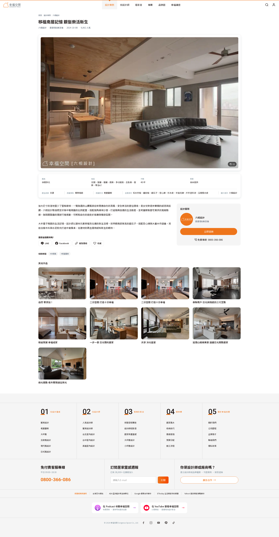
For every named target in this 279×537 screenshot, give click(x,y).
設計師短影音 (130, 428)
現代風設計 (46, 445)
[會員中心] (274, 5)
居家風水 (170, 422)
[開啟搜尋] (267, 5)
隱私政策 (212, 445)
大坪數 (44, 434)
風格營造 (170, 434)
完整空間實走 (130, 422)
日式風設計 (46, 451)
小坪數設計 (129, 445)
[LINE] (166, 522)
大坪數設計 (129, 440)
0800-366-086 (56, 479)
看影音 (138, 5)
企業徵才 (212, 434)
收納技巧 (170, 428)
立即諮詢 (208, 231)
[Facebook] (143, 522)
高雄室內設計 (89, 445)
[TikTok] (173, 522)
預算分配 (170, 440)
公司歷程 (212, 428)
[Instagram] (151, 522)
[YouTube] (158, 522)
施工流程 (170, 445)
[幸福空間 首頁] (11, 4)
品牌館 (161, 5)
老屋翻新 (45, 428)
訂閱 (163, 480)
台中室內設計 (89, 440)
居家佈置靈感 (130, 434)
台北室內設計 (89, 434)
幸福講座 (175, 5)
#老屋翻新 (65, 253)
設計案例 (109, 5)
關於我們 (212, 422)
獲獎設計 (45, 422)
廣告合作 (207, 480)
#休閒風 (53, 253)
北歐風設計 (46, 440)
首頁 (40, 15)
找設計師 (124, 5)
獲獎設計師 (88, 428)
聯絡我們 (212, 440)
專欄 (150, 5)
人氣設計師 (88, 422)
